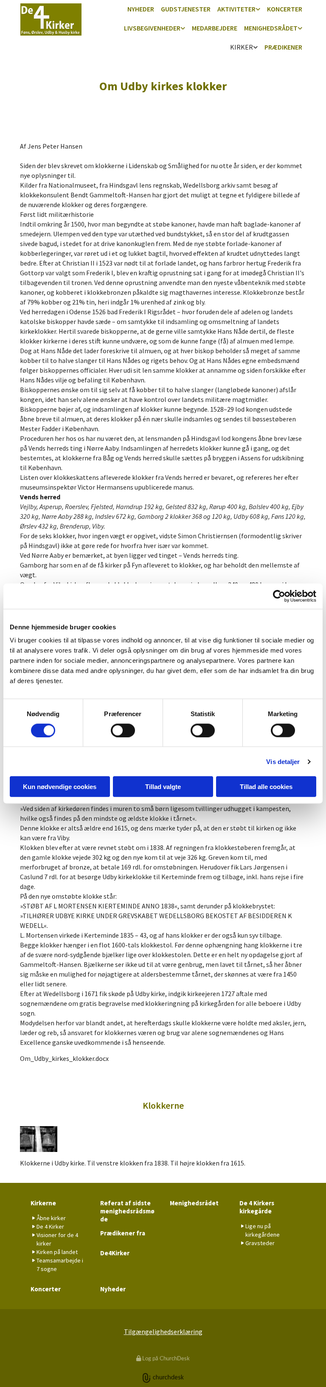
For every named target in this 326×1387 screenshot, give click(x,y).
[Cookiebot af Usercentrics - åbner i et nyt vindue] (279, 596)
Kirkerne (43, 1203)
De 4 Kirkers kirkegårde (256, 1207)
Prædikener (283, 47)
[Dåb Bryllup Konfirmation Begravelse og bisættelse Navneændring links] (183, 28)
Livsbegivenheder (152, 28)
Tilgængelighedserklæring (163, 1331)
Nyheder (140, 9)
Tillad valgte (163, 786)
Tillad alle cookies (266, 786)
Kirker (241, 47)
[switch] (123, 730)
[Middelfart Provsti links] (300, 28)
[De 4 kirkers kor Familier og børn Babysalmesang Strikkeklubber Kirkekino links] (258, 9)
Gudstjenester (186, 9)
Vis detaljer (283, 761)
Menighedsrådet (271, 28)
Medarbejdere (214, 28)
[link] (239, 9)
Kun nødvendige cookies (59, 786)
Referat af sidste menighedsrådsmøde (127, 1211)
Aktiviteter (236, 9)
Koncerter (284, 9)
